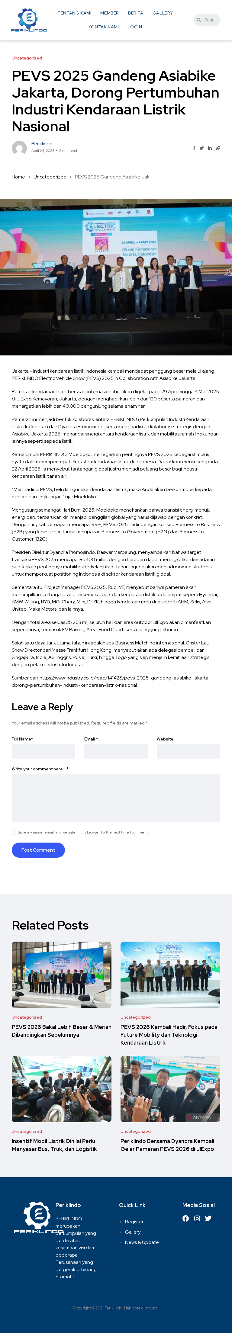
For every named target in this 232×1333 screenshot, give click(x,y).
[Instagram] (197, 1218)
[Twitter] (208, 1218)
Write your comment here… (40, 769)
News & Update (142, 1242)
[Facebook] (185, 1218)
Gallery (163, 13)
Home (18, 177)
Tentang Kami (74, 13)
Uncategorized (50, 177)
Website (165, 739)
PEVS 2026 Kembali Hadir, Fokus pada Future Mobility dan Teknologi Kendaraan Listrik (169, 1034)
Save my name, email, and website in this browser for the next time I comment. (83, 832)
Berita (135, 13)
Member (109, 13)
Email (91, 739)
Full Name (22, 739)
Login (135, 27)
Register (134, 1222)
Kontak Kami (104, 27)
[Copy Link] (218, 148)
